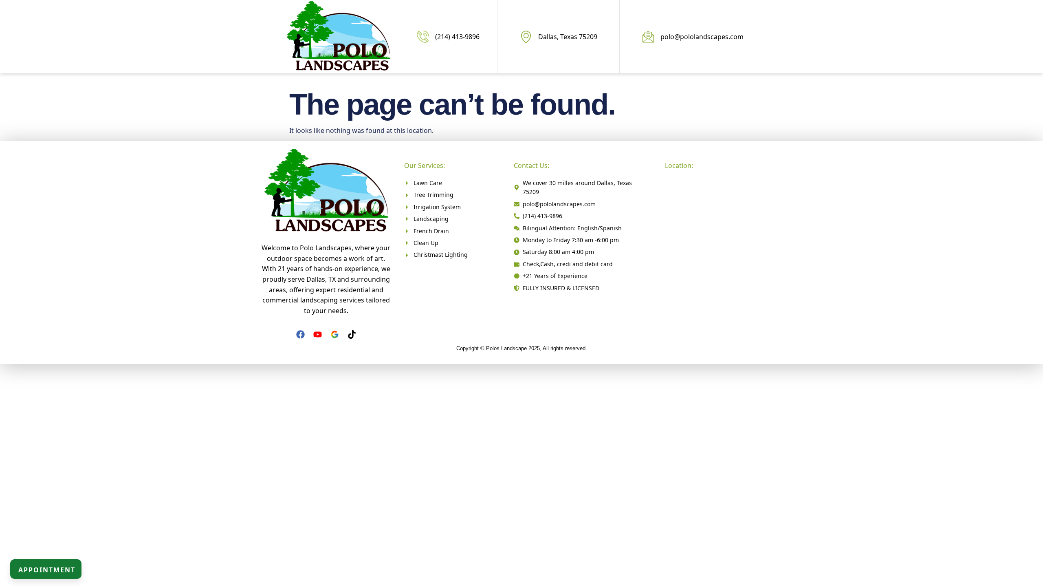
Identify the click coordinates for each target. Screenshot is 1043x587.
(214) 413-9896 (457, 36)
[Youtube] (317, 334)
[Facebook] (300, 334)
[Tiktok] (352, 334)
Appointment (46, 569)
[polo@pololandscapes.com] (648, 37)
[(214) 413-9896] (423, 37)
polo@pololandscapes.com (702, 36)
